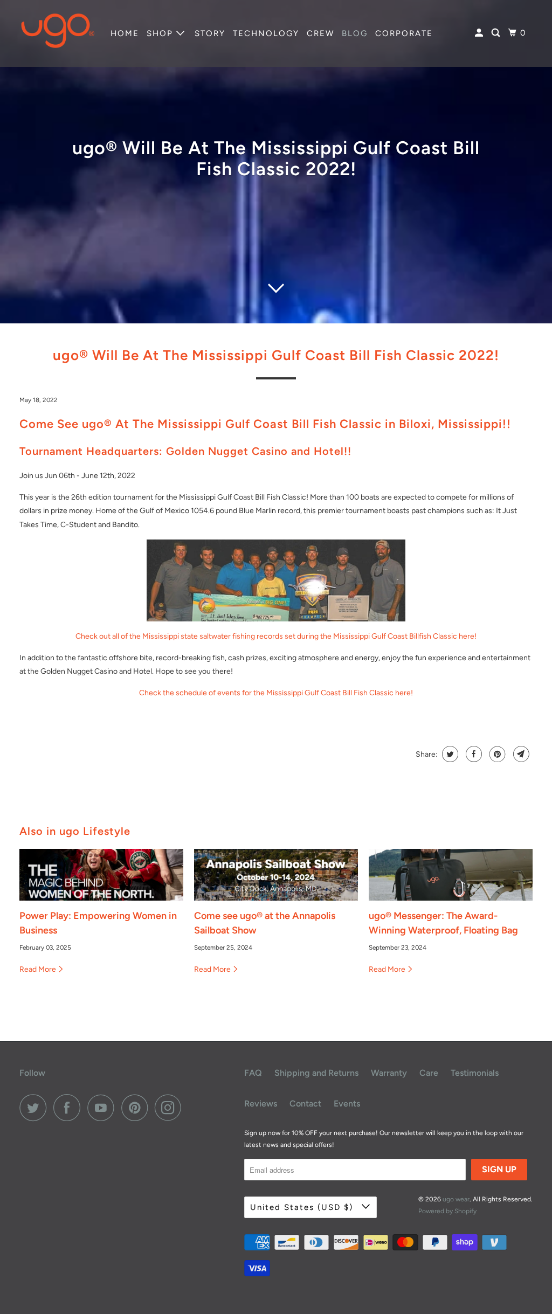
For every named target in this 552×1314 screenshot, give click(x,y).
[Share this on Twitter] (448, 754)
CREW (320, 33)
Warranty (389, 1073)
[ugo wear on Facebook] (69, 1107)
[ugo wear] (57, 33)
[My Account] (480, 33)
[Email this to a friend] (519, 754)
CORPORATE (404, 33)
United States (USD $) (303, 1207)
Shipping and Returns (316, 1073)
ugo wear (456, 1199)
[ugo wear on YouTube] (103, 1107)
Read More (38, 969)
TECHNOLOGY (266, 33)
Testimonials (475, 1073)
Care (428, 1073)
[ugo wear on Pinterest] (137, 1107)
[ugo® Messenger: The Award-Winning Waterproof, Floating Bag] (451, 875)
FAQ (253, 1073)
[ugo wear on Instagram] (171, 1107)
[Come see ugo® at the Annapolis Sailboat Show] (276, 875)
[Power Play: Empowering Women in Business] (101, 875)
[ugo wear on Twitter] (35, 1107)
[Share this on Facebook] (472, 754)
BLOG (355, 33)
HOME (125, 33)
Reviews (260, 1103)
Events (347, 1103)
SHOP (161, 33)
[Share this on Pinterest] (496, 754)
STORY (210, 33)
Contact (305, 1103)
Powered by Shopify (447, 1211)
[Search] (497, 33)
